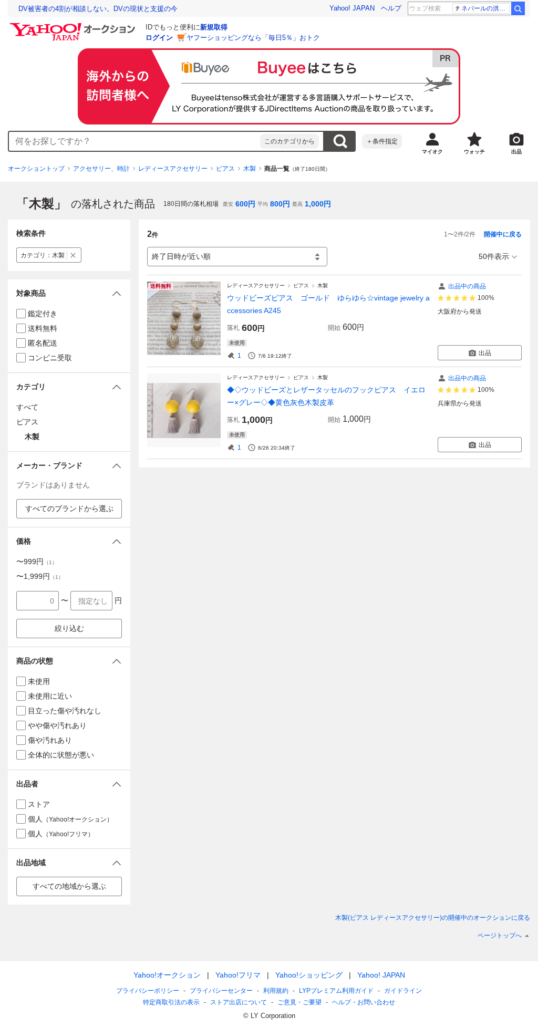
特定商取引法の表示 (171, 1002)
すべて (27, 407)
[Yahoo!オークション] (74, 26)
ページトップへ (500, 935)
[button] (69, 293)
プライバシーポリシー (147, 990)
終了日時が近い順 (181, 256)
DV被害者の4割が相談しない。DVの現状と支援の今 (98, 9)
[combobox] (134, 141)
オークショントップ (36, 168)
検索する (340, 141)
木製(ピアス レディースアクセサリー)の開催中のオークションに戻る (432, 917)
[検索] (518, 8)
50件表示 (494, 256)
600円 (245, 204)
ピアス (225, 168)
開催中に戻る (503, 234)
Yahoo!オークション (167, 975)
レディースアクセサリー (173, 168)
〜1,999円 (40, 576)
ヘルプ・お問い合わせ (363, 1002)
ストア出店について (238, 1002)
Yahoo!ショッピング (309, 975)
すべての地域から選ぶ (69, 886)
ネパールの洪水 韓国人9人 (485, 8)
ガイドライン (403, 990)
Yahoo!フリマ (238, 975)
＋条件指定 (382, 141)
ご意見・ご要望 (299, 1002)
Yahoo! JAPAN (352, 8)
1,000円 (318, 204)
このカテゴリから (289, 141)
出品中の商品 (467, 286)
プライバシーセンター (221, 990)
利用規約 (275, 990)
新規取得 (213, 27)
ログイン (159, 37)
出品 (485, 353)
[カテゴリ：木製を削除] (73, 255)
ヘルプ (391, 8)
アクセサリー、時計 (101, 168)
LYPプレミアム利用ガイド (336, 990)
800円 (280, 204)
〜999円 (36, 561)
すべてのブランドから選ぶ (69, 508)
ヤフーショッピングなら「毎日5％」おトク (253, 37)
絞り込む (69, 628)
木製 (249, 168)
